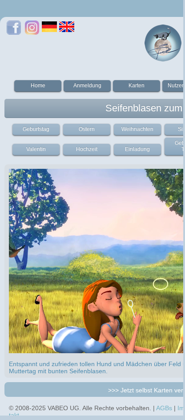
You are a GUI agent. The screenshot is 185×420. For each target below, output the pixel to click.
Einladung (137, 149)
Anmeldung (87, 85)
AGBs (164, 408)
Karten (137, 85)
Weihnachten (137, 129)
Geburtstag (36, 129)
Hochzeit (86, 149)
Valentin (36, 149)
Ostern (87, 129)
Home (38, 85)
